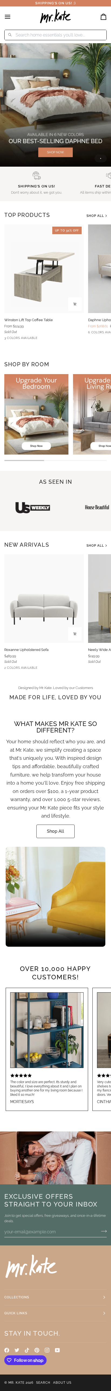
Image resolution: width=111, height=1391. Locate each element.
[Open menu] (12, 16)
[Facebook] (6, 1350)
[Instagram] (47, 1350)
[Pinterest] (36, 1350)
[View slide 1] (55, 105)
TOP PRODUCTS (27, 215)
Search (43, 1383)
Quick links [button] (15, 1313)
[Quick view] (75, 304)
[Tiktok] (27, 1350)
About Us (62, 1383)
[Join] (102, 1231)
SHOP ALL (95, 216)
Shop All (55, 831)
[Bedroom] (36, 414)
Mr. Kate (16, 1383)
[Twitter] (17, 1350)
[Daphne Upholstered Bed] (55, 105)
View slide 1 (100, 158)
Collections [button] (16, 1297)
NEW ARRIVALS (26, 545)
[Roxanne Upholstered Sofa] (44, 598)
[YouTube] (57, 1350)
